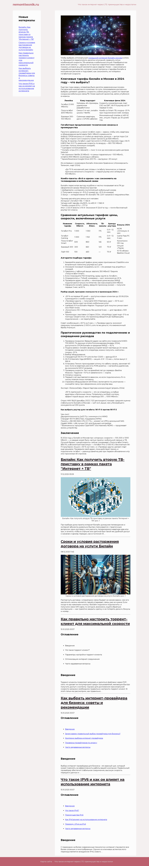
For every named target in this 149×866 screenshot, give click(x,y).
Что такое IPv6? (72, 810)
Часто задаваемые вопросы (77, 747)
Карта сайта (46, 861)
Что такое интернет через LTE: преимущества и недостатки (107, 4)
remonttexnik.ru (26, 4)
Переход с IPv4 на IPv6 (75, 824)
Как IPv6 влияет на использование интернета (86, 820)
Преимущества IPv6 (74, 815)
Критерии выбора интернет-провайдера (84, 738)
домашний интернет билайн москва (105, 58)
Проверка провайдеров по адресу (81, 743)
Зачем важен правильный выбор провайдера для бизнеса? (92, 734)
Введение (70, 729)
